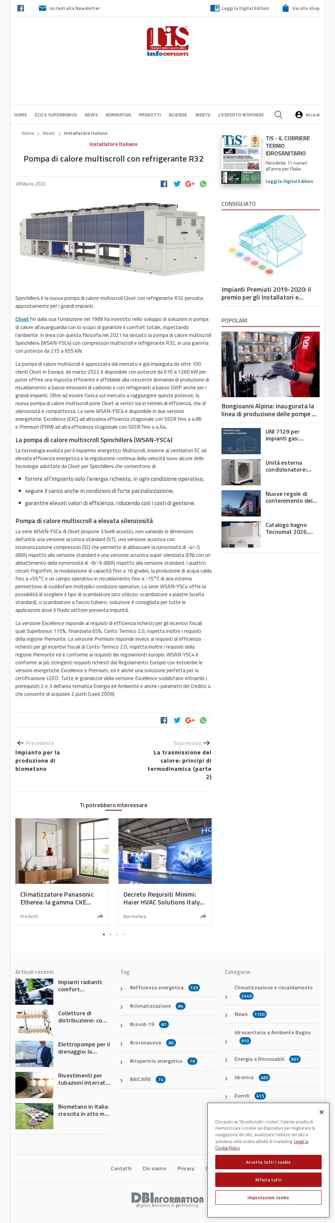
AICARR (148, 1079)
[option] (62, 871)
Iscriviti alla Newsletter (74, 8)
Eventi (249, 1095)
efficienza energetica (165, 987)
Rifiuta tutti (269, 1179)
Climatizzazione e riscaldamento (274, 991)
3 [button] (117, 934)
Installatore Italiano (86, 132)
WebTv (203, 114)
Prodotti (150, 114)
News (91, 114)
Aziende (178, 114)
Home (20, 114)
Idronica (251, 1077)
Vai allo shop (306, 8)
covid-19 (150, 1024)
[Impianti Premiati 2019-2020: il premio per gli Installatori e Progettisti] (270, 248)
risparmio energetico (164, 1061)
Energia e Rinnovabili (267, 1059)
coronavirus (153, 1042)
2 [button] (110, 934)
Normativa (118, 114)
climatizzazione (158, 1006)
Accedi (313, 114)
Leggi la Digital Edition (245, 8)
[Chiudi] (321, 1112)
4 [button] (123, 934)
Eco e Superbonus (56, 114)
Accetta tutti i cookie (268, 1162)
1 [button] (103, 934)
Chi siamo (154, 1168)
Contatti (121, 1168)
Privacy (185, 1168)
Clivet (22, 319)
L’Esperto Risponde (241, 114)
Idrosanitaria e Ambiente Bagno (273, 1036)
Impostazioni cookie (268, 1197)
